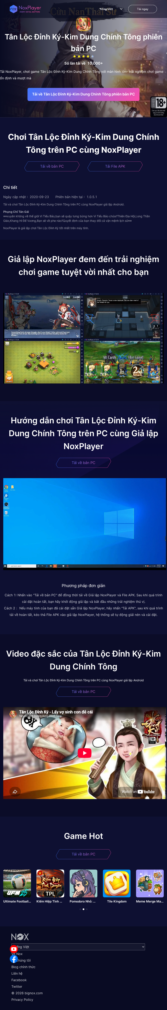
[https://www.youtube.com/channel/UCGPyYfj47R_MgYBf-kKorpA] (14, 949)
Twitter (16, 986)
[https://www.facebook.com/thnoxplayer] (14, 959)
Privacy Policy (22, 1000)
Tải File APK (115, 166)
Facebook (19, 980)
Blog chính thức (23, 967)
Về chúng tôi (21, 960)
